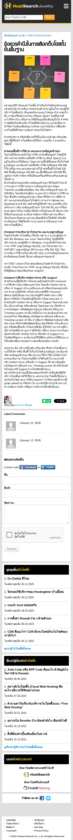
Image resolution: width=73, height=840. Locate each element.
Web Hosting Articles (39, 35)
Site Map (38, 827)
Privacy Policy (41, 830)
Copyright (11, 830)
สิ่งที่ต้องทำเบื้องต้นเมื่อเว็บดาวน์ (27, 733)
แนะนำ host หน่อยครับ (22, 605)
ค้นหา (49, 17)
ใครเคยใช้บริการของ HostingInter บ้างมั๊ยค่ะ (35, 591)
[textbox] (23, 17)
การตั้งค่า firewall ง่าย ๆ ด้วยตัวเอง (29, 618)
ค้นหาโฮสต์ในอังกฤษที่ (36, 782)
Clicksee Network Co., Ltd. (29, 836)
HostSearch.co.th (14, 35)
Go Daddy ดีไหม (18, 578)
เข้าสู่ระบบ (39, 820)
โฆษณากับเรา (12, 823)
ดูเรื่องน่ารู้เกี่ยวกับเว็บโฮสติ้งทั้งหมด (23, 747)
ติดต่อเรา (10, 827)
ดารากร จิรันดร (23, 405)
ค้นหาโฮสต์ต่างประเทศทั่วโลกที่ (36, 768)
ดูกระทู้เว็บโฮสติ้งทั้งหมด (17, 648)
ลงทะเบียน (11, 820)
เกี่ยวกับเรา (39, 823)
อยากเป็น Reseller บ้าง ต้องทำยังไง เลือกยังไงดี (37, 720)
